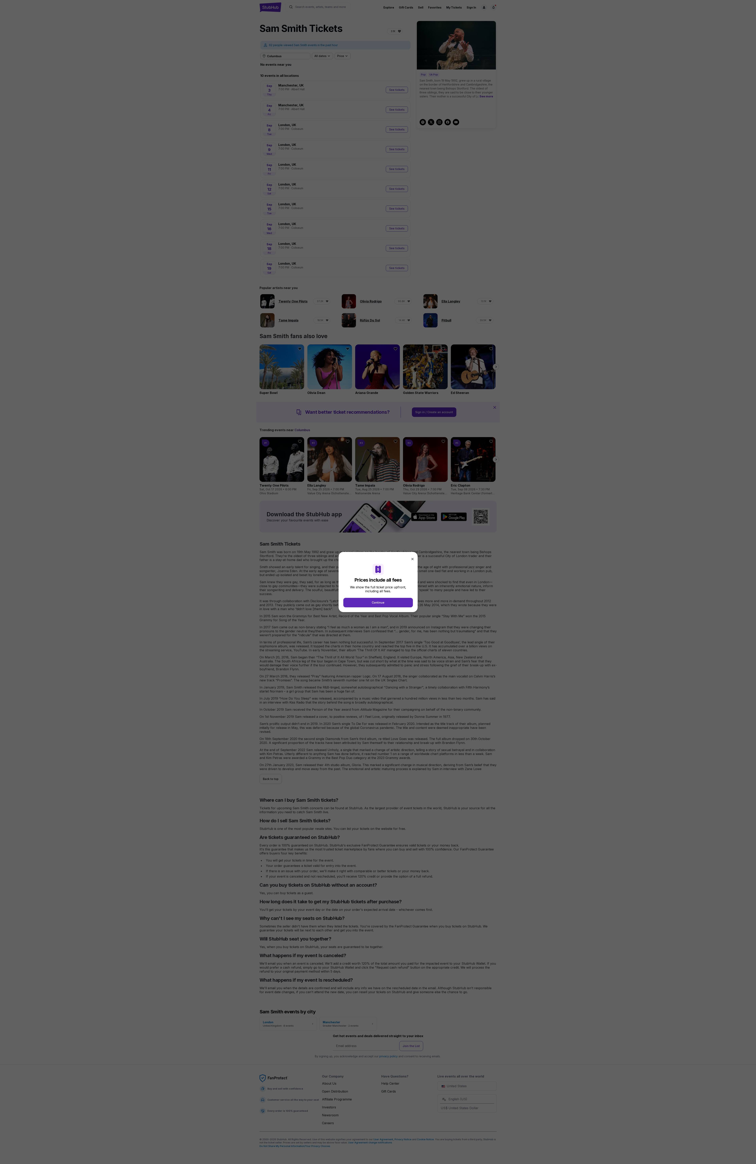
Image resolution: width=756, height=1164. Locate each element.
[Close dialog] (412, 559)
